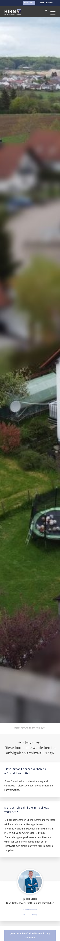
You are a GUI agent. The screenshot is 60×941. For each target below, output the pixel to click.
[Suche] (44, 11)
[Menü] (51, 11)
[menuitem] (46, 3)
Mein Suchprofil (46, 3)
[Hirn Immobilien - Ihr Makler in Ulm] (13, 12)
